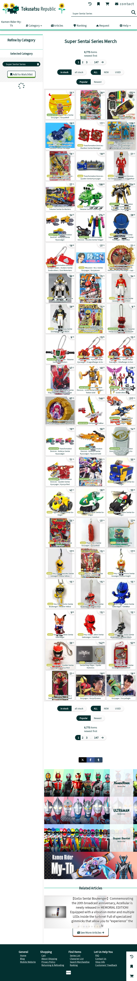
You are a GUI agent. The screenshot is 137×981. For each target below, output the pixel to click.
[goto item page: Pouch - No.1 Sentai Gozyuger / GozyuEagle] (121, 532)
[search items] (133, 12)
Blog (22, 958)
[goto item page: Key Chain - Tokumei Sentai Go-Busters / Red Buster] (121, 318)
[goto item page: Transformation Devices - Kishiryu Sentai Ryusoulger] (60, 227)
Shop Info (100, 961)
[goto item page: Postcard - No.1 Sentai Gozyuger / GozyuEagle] (121, 685)
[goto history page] (90, 4)
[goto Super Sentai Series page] (90, 838)
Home (23, 955)
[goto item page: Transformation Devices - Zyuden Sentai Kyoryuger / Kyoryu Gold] (121, 196)
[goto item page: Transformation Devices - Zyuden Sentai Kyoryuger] (60, 165)
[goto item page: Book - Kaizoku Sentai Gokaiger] (90, 288)
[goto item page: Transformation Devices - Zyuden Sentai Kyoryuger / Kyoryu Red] (60, 471)
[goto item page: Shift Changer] (121, 104)
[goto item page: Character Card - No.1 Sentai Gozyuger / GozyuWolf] (60, 685)
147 (96, 62)
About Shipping (49, 958)
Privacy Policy (48, 961)
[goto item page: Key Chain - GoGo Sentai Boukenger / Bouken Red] (90, 593)
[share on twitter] (83, 759)
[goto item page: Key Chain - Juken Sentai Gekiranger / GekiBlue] (121, 593)
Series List (75, 955)
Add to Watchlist (22, 74)
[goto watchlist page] (99, 4)
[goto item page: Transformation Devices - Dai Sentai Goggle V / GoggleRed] (121, 165)
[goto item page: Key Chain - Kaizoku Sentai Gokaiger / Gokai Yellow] (60, 563)
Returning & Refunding (52, 965)
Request (104, 25)
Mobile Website (28, 961)
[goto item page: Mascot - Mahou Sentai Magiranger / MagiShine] (90, 563)
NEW (106, 72)
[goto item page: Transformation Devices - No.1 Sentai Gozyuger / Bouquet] (60, 410)
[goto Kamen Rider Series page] (90, 783)
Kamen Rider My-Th (11, 23)
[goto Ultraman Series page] (90, 810)
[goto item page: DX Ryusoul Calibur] (90, 410)
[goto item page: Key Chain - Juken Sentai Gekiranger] (60, 624)
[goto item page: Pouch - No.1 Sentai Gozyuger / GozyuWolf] (60, 104)
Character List (77, 958)
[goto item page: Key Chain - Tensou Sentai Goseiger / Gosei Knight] (121, 563)
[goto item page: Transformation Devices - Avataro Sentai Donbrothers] (121, 379)
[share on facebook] (90, 759)
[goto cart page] (107, 4)
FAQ (97, 955)
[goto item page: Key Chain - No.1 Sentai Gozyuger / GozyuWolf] (121, 655)
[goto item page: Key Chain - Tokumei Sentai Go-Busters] (60, 349)
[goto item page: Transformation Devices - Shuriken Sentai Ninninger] (90, 135)
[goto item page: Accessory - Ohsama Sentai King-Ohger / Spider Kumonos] (90, 655)
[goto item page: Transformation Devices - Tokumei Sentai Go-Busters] (60, 196)
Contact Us (100, 958)
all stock (79, 72)
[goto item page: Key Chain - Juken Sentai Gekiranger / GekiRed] (90, 624)
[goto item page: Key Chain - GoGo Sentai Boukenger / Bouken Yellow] (60, 593)
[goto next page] (103, 62)
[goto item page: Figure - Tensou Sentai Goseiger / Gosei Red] (121, 288)
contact (126, 3)
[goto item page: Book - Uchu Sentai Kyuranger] (90, 104)
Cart (43, 955)
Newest (98, 81)
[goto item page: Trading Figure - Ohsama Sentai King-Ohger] (60, 288)
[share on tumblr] (98, 759)
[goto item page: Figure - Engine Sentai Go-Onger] (121, 471)
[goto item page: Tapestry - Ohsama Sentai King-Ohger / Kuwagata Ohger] (60, 379)
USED (118, 72)
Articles (58, 25)
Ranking (81, 25)
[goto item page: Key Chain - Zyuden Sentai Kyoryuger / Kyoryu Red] (60, 655)
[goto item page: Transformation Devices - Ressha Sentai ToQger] (90, 227)
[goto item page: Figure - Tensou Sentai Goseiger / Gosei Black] (60, 318)
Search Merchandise (80, 961)
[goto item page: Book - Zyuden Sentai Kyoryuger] (60, 532)
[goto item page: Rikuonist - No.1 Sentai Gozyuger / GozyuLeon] (90, 257)
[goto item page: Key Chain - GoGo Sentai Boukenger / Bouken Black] (121, 624)
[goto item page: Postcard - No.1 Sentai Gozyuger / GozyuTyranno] (90, 685)
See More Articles (91, 932)
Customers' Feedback (106, 965)
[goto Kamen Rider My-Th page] (90, 865)
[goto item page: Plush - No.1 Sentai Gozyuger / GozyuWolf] (90, 532)
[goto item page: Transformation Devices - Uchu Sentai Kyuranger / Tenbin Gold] (90, 379)
